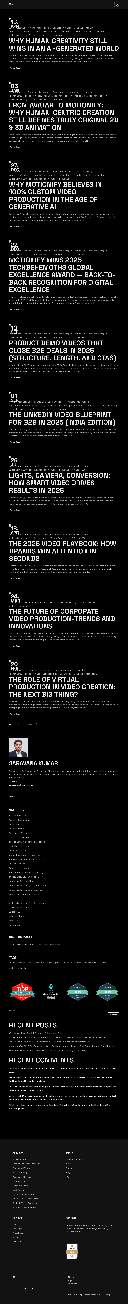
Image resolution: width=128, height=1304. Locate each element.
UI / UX (13, 899)
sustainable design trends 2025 (27, 886)
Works (16, 1224)
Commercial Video (21, 1168)
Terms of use (73, 1298)
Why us (69, 1163)
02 (17, 724)
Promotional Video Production (27, 1163)
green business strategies (24, 855)
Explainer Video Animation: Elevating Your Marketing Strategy (38, 1068)
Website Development (23, 1194)
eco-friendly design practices (27, 842)
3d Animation (19, 1181)
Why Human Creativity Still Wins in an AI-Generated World (64, 44)
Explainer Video (20, 1159)
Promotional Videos (20, 31)
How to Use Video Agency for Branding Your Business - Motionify (40, 1086)
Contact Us (18, 1241)
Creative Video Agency (48, 963)
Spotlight (17, 1228)
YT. (32, 1288)
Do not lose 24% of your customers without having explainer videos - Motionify (47, 1096)
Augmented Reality (22, 1177)
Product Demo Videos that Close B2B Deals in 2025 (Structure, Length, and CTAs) (62, 350)
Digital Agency (73, 963)
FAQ (67, 1177)
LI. (19, 1288)
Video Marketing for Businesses (27, 35)
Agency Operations (19, 402)
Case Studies (55, 402)
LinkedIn (13, 781)
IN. (14, 1288)
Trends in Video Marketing (89, 31)
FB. (25, 1288)
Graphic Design (17, 851)
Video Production (60, 35)
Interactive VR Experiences (25, 1198)
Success (16, 1237)
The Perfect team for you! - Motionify (27, 1105)
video (103, 963)
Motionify (90, 963)
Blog (68, 1172)
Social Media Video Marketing (52, 31)
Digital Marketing (19, 837)
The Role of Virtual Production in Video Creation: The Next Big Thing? (62, 687)
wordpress (14, 925)
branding (39, 402)
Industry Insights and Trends (26, 859)
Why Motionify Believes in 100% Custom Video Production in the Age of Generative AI (55, 195)
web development (18, 916)
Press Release (19, 1233)
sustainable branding (21, 881)
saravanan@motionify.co (21, 785)
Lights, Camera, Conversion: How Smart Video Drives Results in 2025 (59, 483)
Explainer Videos (63, 28)
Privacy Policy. (104, 1295)
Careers (69, 1168)
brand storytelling (20, 963)
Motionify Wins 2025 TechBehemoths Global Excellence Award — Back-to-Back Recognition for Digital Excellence (62, 275)
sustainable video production (64, 406)
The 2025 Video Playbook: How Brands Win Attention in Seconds (62, 551)
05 (30, 724)
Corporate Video (39, 28)
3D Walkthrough (20, 1172)
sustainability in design (24, 877)
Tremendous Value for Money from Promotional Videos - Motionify (41, 1077)
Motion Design (85, 28)
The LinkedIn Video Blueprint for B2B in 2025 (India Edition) (62, 418)
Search (12, 1010)
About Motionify (74, 1159)
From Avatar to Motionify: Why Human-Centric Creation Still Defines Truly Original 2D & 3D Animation (63, 116)
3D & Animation (17, 28)
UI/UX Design (18, 1190)
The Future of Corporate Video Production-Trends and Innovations (62, 618)
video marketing (18, 968)
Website (13, 921)
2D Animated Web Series (24, 1207)
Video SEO (80, 254)
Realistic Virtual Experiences (26, 1203)
